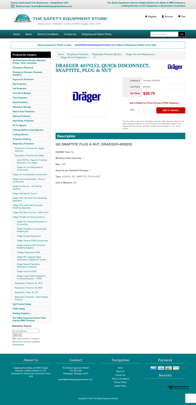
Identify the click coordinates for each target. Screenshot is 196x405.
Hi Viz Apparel (19, 125)
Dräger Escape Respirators (29, 235)
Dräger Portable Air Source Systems (29, 216)
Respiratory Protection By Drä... (107, 54)
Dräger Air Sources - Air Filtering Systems (27, 187)
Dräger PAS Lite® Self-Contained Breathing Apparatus (27, 206)
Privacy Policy (120, 382)
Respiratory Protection (23, 143)
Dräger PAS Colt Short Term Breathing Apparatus (30, 199)
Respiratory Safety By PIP (26, 292)
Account (168, 16)
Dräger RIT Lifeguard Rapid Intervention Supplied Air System (31, 258)
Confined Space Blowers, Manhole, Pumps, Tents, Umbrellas (29, 61)
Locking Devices (20, 134)
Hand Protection (20, 102)
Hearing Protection (21, 116)
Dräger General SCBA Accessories (32, 240)
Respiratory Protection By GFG (28, 283)
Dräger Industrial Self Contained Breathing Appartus (31, 246)
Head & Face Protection (24, 111)
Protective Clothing (22, 139)
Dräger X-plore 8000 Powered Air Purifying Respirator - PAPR (31, 277)
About (28, 34)
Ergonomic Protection (23, 79)
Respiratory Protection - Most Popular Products (31, 298)
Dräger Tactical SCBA (26, 271)
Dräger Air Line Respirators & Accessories (30, 168)
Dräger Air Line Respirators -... (75, 57)
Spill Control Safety (22, 304)
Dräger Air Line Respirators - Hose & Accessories (29, 180)
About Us (120, 371)
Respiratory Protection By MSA (29, 287)
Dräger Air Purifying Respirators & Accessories (32, 223)
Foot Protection (20, 97)
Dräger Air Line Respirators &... (141, 54)
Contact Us (70, 34)
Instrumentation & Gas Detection (28, 129)
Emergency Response (23, 67)
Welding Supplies (21, 313)
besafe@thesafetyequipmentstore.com (75, 379)
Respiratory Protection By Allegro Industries (29, 149)
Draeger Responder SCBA (28, 252)
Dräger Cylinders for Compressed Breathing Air (31, 230)
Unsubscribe (18, 344)
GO (181, 34)
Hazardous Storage (22, 106)
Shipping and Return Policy (96, 34)
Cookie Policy (120, 385)
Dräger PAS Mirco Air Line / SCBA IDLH (30, 212)
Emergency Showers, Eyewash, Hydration (28, 73)
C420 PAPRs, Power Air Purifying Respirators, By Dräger (32, 161)
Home (16, 34)
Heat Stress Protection (23, 120)
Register (151, 16)
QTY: (132, 109)
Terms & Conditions (47, 34)
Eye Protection (20, 83)
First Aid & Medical (22, 93)
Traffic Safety (19, 308)
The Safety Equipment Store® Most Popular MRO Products (29, 319)
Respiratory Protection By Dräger (29, 155)
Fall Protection (20, 88)
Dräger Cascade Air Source (25, 193)
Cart (182, 16)
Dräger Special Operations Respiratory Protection (28, 265)
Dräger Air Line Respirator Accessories (30, 174)
